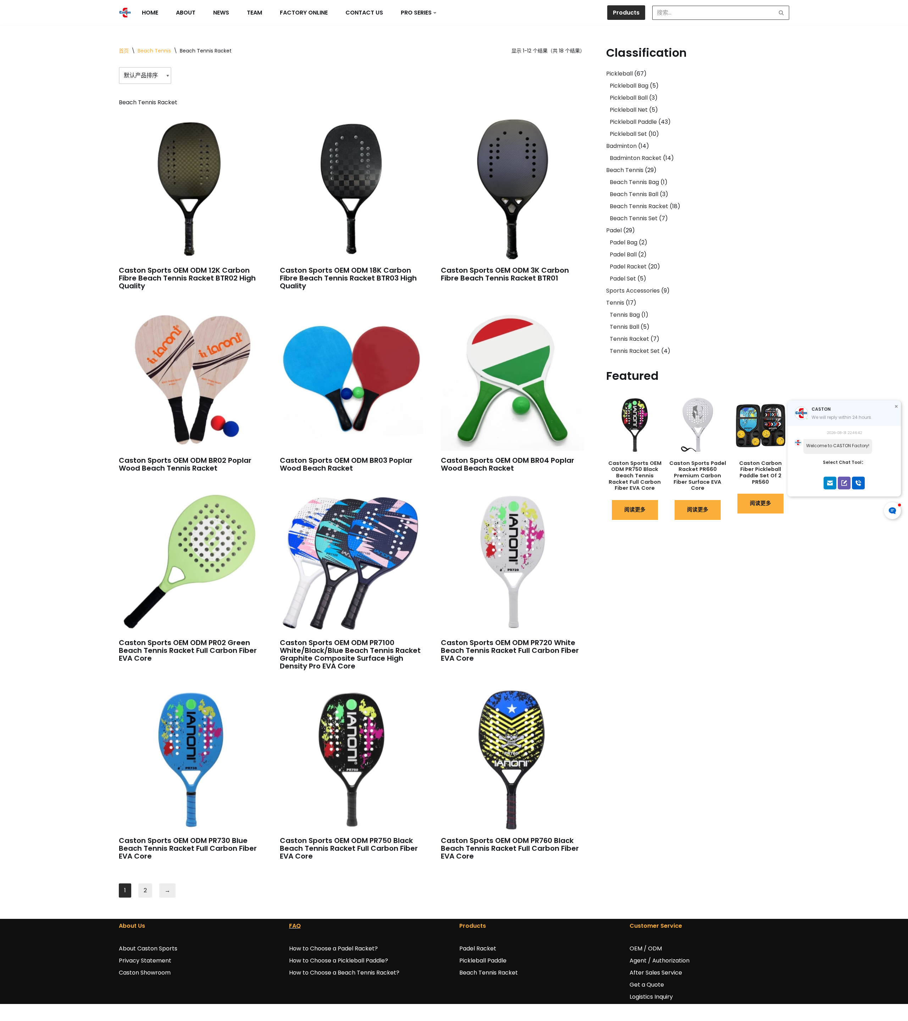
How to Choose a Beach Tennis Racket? (344, 973)
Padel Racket (477, 948)
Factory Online (304, 13)
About (185, 13)
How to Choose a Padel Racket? (333, 948)
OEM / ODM (646, 948)
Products (626, 13)
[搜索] (781, 13)
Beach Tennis (154, 50)
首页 (124, 50)
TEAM (254, 13)
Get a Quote (647, 985)
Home (150, 13)
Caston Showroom (145, 973)
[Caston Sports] (125, 12)
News (221, 13)
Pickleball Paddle (482, 960)
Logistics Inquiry (651, 997)
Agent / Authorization (660, 960)
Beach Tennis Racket (488, 973)
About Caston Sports (148, 948)
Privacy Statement (145, 960)
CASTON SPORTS (142, 1012)
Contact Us (364, 13)
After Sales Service (656, 973)
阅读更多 (635, 509)
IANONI (190, 1012)
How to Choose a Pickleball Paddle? (338, 960)
